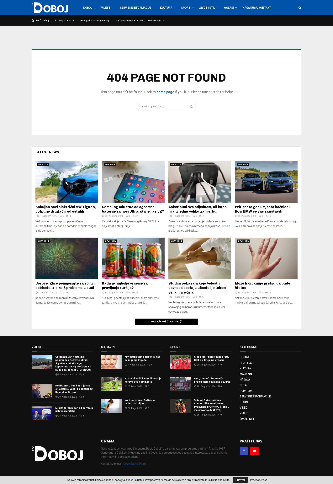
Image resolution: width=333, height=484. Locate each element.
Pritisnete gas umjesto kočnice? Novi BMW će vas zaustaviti (263, 209)
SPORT (185, 7)
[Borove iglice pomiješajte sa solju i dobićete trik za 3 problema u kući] (66, 258)
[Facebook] (244, 451)
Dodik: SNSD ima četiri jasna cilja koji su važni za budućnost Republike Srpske (74, 389)
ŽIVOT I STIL (207, 7)
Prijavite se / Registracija (96, 20)
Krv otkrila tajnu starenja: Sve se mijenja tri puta (143, 358)
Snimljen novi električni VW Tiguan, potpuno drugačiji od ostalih (65, 209)
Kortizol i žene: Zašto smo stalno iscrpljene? (140, 402)
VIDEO (243, 407)
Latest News (47, 152)
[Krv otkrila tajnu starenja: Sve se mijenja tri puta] (111, 362)
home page (165, 92)
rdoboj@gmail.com (134, 463)
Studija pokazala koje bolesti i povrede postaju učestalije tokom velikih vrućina (197, 288)
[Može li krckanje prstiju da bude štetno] (266, 258)
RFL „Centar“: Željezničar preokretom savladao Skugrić (212, 380)
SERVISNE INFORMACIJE (135, 7)
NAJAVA (245, 379)
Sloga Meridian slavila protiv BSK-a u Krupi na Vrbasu (211, 358)
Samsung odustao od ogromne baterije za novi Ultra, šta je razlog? (133, 209)
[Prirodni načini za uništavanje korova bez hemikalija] (111, 384)
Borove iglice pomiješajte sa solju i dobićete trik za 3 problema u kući (65, 285)
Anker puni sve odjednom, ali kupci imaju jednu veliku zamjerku (198, 209)
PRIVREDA (246, 390)
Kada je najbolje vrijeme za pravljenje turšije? (125, 285)
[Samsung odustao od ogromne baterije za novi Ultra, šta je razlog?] (133, 182)
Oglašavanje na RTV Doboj (130, 20)
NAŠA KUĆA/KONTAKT (257, 7)
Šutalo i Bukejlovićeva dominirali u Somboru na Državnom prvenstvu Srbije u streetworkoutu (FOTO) (211, 405)
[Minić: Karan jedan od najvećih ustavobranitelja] (42, 413)
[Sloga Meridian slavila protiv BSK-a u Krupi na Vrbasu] (180, 362)
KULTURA (166, 7)
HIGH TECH (43, 165)
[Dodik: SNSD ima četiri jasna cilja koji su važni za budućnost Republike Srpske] (42, 391)
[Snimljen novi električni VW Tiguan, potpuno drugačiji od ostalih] (66, 182)
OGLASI (229, 7)
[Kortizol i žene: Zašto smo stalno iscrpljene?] (111, 406)
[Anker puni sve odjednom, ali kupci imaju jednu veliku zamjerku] (199, 182)
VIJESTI (106, 7)
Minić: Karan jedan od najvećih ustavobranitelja (74, 409)
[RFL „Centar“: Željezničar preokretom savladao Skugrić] (180, 384)
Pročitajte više (258, 480)
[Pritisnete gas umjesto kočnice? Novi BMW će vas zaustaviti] (266, 182)
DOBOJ (87, 7)
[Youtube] (254, 451)
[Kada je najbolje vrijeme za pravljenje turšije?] (133, 258)
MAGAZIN (246, 374)
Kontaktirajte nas (157, 20)
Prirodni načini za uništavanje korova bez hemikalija (143, 380)
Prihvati (240, 479)
